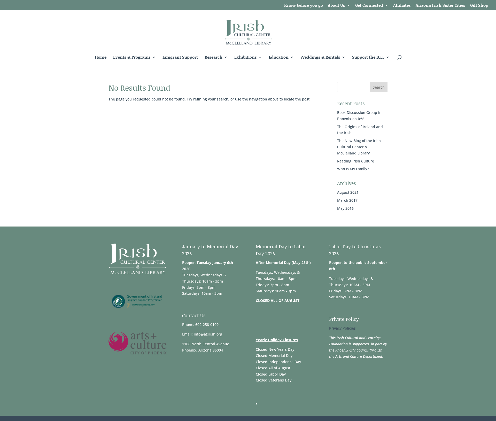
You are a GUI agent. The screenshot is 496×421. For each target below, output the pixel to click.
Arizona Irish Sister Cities (440, 5)
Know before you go (303, 5)
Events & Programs (132, 57)
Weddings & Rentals (320, 57)
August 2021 (348, 192)
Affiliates (402, 5)
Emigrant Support (180, 57)
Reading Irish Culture (355, 161)
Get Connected (369, 5)
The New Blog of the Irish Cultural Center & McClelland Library (359, 146)
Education (279, 57)
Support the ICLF (368, 57)
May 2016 (345, 208)
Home (100, 57)
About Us (336, 5)
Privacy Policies (342, 328)
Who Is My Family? (353, 168)
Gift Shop (479, 5)
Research (213, 57)
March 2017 (347, 200)
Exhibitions (245, 57)
